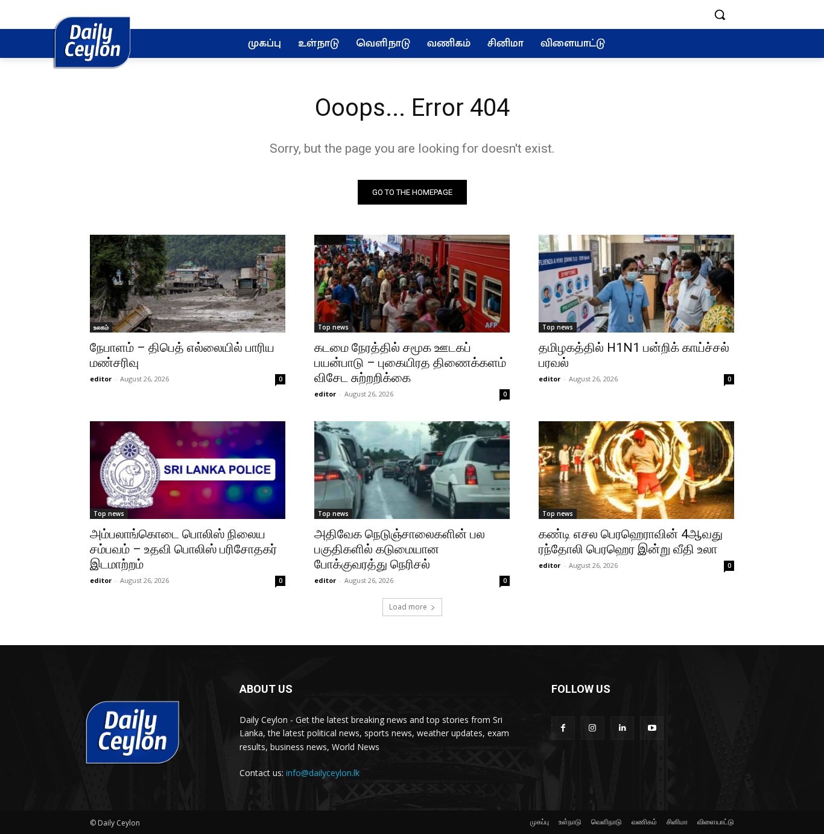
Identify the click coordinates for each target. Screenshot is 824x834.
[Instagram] (592, 728)
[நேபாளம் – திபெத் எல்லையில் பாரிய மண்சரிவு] (187, 284)
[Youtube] (652, 728)
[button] (719, 14)
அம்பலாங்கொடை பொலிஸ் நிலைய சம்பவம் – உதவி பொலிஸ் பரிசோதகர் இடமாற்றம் (183, 549)
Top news (333, 327)
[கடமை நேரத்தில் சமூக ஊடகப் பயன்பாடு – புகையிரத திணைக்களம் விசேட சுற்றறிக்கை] (412, 284)
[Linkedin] (622, 728)
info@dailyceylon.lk (323, 772)
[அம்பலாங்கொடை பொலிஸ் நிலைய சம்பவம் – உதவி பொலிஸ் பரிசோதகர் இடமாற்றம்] (187, 470)
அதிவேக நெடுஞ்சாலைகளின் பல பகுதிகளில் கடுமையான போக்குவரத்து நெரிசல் (399, 549)
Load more (408, 607)
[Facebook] (563, 728)
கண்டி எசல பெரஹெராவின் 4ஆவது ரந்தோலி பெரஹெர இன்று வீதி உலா (631, 541)
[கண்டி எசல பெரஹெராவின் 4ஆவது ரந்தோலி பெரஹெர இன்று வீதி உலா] (636, 470)
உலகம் (101, 327)
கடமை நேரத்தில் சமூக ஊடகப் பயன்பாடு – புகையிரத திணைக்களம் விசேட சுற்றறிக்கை (410, 362)
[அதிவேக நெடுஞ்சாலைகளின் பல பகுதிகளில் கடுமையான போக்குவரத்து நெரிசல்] (412, 470)
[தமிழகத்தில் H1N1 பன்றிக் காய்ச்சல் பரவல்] (636, 284)
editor (101, 378)
